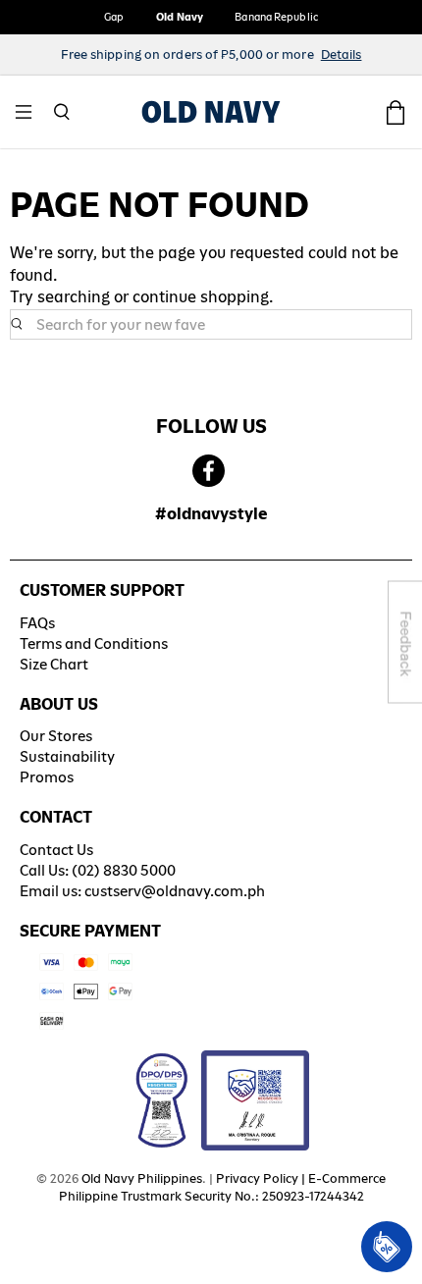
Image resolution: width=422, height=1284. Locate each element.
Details (341, 54)
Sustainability (67, 756)
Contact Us (56, 849)
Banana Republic (276, 17)
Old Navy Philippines (141, 1178)
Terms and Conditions (94, 643)
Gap (114, 17)
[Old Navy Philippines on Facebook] (209, 472)
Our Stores (56, 735)
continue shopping (200, 297)
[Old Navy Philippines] (211, 111)
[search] (211, 325)
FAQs (37, 623)
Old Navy (180, 17)
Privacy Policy (257, 1178)
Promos (47, 777)
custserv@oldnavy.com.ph (174, 891)
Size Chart (54, 664)
